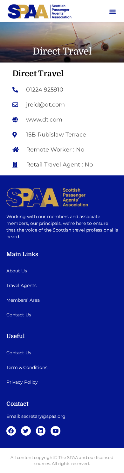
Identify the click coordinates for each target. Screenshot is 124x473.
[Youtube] (55, 431)
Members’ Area (23, 300)
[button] (112, 11)
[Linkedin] (41, 431)
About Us (16, 271)
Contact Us (18, 315)
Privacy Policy (22, 382)
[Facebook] (11, 431)
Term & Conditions (26, 367)
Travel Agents (21, 285)
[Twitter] (26, 431)
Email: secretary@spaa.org (35, 416)
